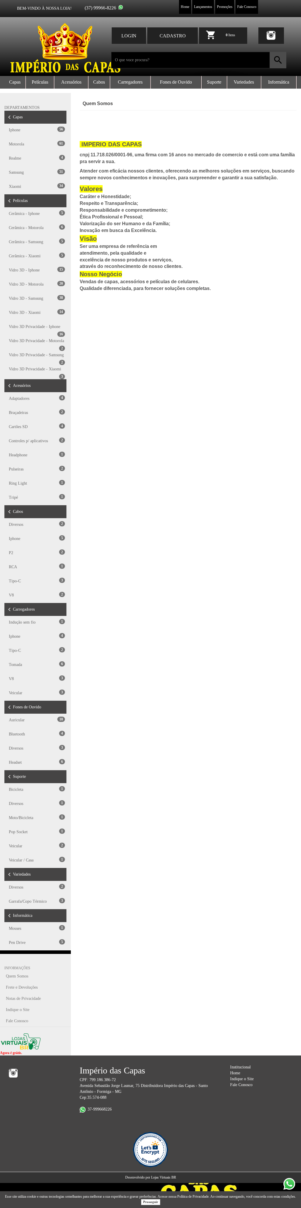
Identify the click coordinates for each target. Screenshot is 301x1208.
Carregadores (130, 81)
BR (173, 1177)
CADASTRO (173, 35)
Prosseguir (150, 1202)
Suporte (214, 81)
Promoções (225, 7)
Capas (15, 81)
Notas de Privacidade (23, 998)
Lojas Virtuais (161, 1177)
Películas (40, 81)
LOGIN (128, 35)
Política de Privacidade (193, 1196)
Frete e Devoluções (22, 987)
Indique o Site (17, 1010)
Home (185, 7)
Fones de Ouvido (176, 81)
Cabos (99, 81)
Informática (278, 81)
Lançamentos (203, 7)
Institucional (240, 1067)
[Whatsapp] (120, 7)
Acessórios (71, 81)
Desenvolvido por (138, 1177)
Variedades (244, 81)
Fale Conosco (246, 7)
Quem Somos (17, 976)
